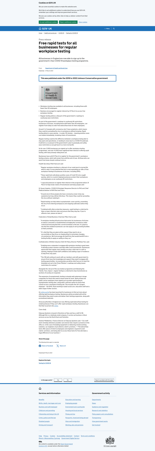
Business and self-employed (48, 407)
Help (40, 436)
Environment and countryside (75, 407)
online (56, 306)
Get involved (96, 425)
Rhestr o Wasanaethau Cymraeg (49, 438)
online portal (45, 292)
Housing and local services (74, 410)
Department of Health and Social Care (56, 68)
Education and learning (73, 400)
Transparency (96, 418)
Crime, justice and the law (47, 418)
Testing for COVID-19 (72, 33)
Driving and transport (46, 425)
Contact (76, 436)
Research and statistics (100, 410)
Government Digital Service (70, 438)
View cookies (83, 22)
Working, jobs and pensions (74, 425)
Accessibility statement (64, 436)
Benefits (41, 400)
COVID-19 (61, 33)
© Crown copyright (110, 446)
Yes (59, 380)
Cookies (52, 436)
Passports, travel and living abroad (76, 418)
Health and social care (50, 33)
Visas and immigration (72, 421)
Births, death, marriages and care (50, 403)
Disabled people (44, 421)
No (69, 380)
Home (40, 33)
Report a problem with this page (104, 380)
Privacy (46, 436)
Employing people (71, 403)
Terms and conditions (88, 436)
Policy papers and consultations (102, 414)
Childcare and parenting (47, 410)
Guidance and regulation (100, 407)
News (94, 403)
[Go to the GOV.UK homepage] (45, 28)
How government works (100, 421)
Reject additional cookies (68, 22)
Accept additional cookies (48, 22)
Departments (96, 400)
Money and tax (70, 414)
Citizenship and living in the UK (49, 414)
